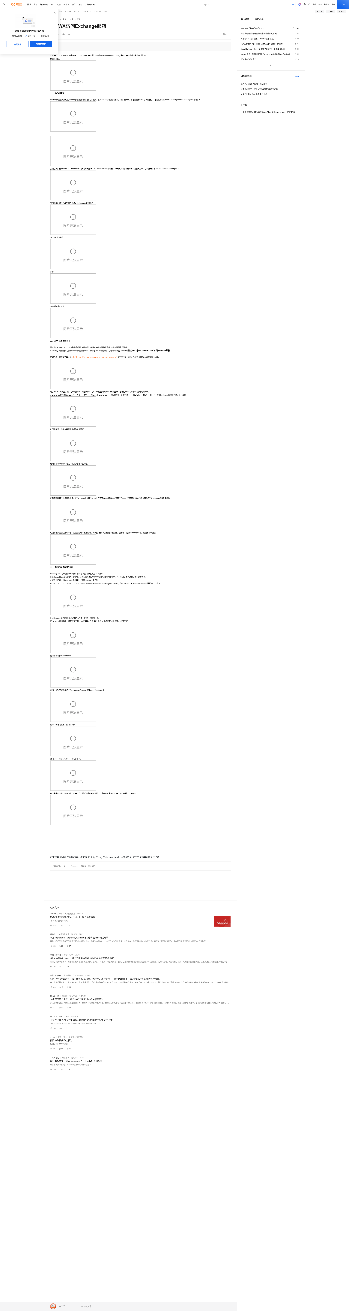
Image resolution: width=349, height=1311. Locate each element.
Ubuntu (77, 954)
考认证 (76, 11)
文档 (314, 4)
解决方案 (44, 4)
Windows (74, 866)
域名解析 (65, 1057)
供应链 (88, 975)
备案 (320, 4)
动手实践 (58, 11)
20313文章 (86, 1306)
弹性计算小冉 (55, 954)
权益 (52, 4)
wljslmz (53, 913)
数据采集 (67, 975)
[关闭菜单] (4, 4)
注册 (333, 4)
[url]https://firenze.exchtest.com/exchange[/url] (95, 357)
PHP (81, 934)
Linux (82, 1057)
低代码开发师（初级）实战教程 (254, 83)
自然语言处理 (78, 975)
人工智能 (82, 996)
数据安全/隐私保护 (88, 866)
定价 (59, 4)
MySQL (80, 913)
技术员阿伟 (54, 996)
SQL (61, 913)
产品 (35, 4)
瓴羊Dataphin (55, 975)
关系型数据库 (70, 913)
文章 (71, 19)
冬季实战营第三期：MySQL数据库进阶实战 (259, 88)
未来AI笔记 (54, 1057)
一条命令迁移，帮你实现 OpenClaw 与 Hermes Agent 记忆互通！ (269, 112)
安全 (64, 19)
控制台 (326, 4)
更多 (297, 76)
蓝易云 (52, 934)
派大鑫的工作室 (56, 1016)
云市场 (66, 4)
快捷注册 (17, 44)
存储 (65, 954)
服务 (80, 4)
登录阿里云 (41, 44)
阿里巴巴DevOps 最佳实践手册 (254, 94)
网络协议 (74, 1057)
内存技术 (74, 1016)
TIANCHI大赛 (86, 11)
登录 (343, 4)
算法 (59, 1037)
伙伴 (74, 4)
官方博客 (68, 11)
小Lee (52, 1037)
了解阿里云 (90, 4)
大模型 (28, 4)
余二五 (62, 1306)
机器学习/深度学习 (69, 996)
